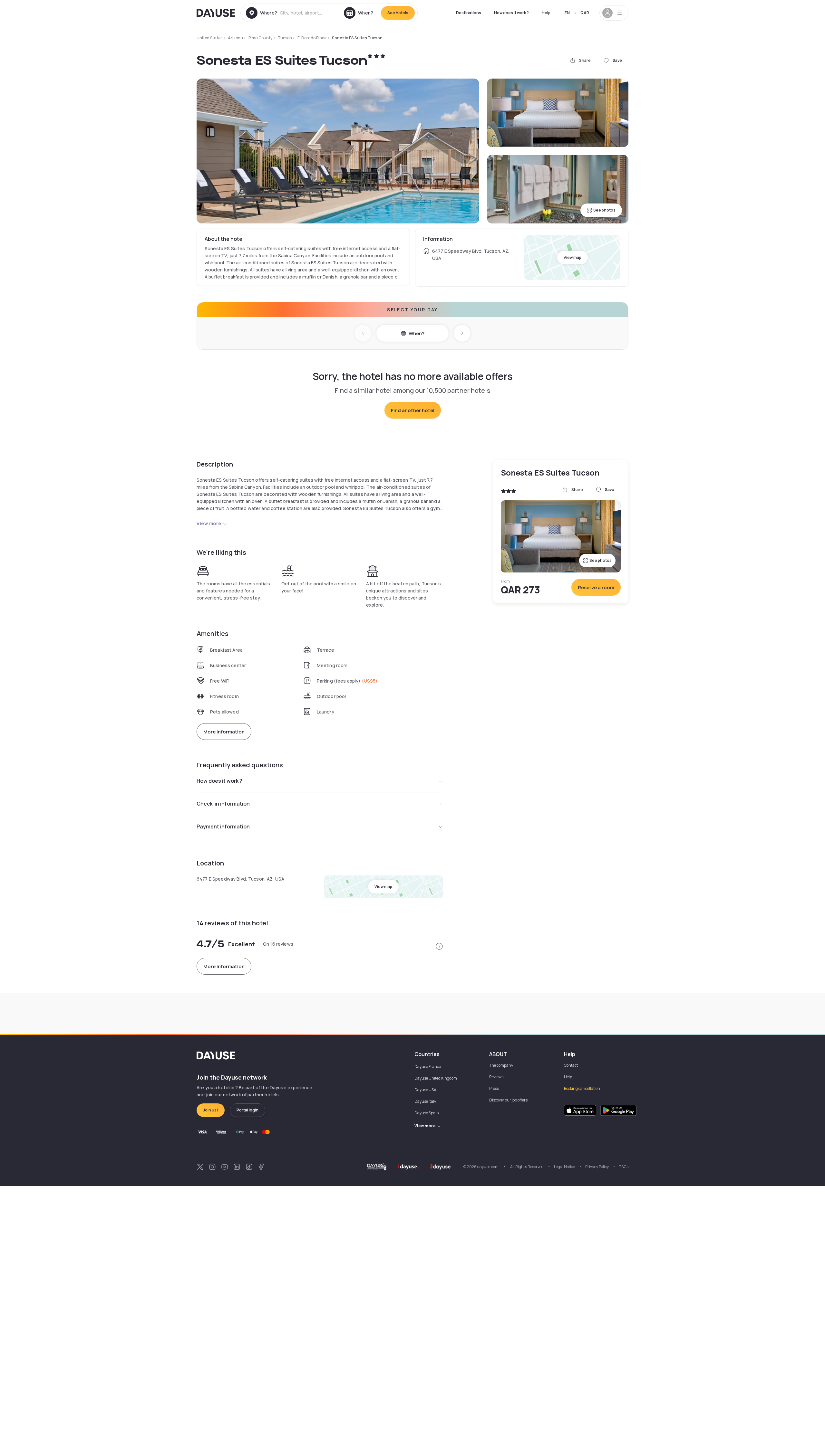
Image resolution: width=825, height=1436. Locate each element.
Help (546, 12)
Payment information (223, 826)
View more (209, 523)
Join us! (210, 1110)
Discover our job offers (508, 1100)
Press (494, 1088)
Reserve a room (596, 587)
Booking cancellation (582, 1088)
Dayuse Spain (426, 1113)
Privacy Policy (597, 1166)
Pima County (260, 38)
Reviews (496, 1077)
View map (572, 257)
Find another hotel (412, 410)
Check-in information (223, 803)
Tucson (285, 38)
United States (209, 38)
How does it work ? (511, 12)
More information (224, 731)
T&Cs (623, 1166)
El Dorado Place (311, 38)
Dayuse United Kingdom (435, 1078)
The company (501, 1065)
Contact (571, 1065)
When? (416, 333)
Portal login (247, 1110)
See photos (604, 210)
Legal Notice (564, 1166)
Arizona (235, 38)
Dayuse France (427, 1066)
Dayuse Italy (425, 1101)
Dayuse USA (425, 1089)
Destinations (468, 12)
